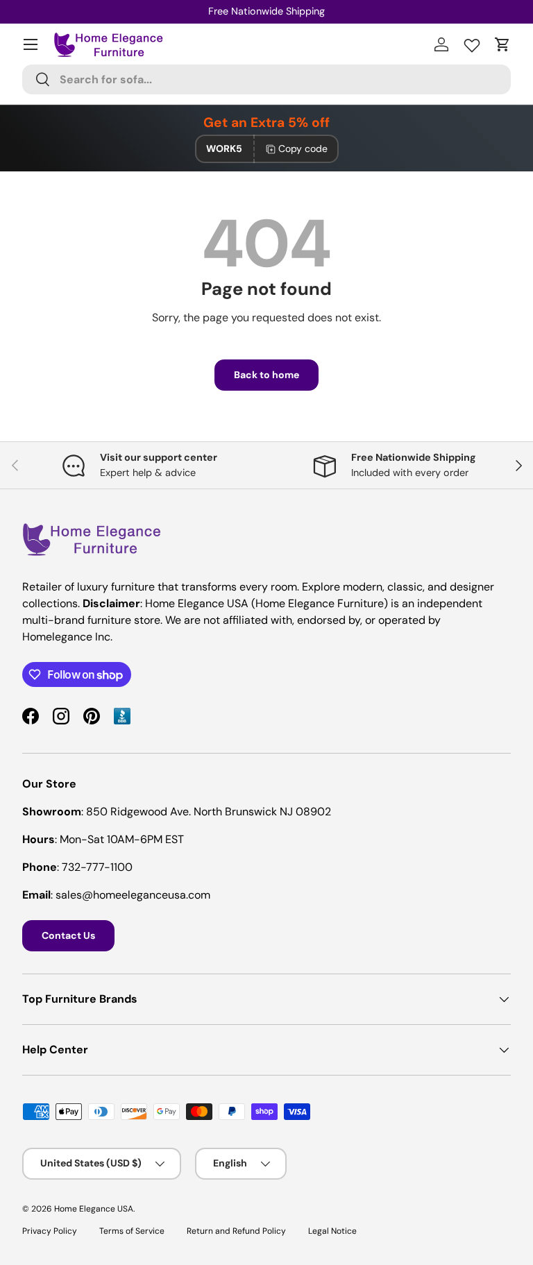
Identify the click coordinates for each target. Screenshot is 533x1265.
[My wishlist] (472, 42)
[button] (502, 44)
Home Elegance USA (93, 1208)
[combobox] (266, 79)
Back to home (266, 374)
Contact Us (68, 935)
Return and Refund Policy (236, 1231)
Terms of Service (131, 1231)
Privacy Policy (49, 1231)
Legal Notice (332, 1231)
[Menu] (30, 44)
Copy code (303, 148)
